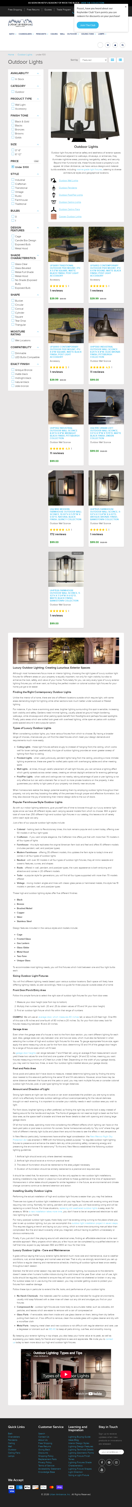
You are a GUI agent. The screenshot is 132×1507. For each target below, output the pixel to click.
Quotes (48, 9)
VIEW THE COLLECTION (92, 3)
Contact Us (43, 1436)
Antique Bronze (23, 370)
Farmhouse (21, 200)
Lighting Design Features (80, 1446)
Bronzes (19, 129)
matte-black (21, 374)
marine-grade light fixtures (89, 169)
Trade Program (64, 9)
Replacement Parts (47, 1459)
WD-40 (52, 1329)
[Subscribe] (120, 1451)
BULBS (15, 210)
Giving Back (44, 1449)
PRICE (15, 161)
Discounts (43, 1452)
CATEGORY (18, 86)
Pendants (41, 34)
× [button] (126, 7)
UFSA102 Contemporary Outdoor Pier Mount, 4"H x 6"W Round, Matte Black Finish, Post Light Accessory (105, 270)
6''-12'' (18, 154)
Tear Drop (20, 320)
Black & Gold (21, 121)
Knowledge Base (46, 1472)
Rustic (18, 196)
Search (41, 1433)
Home (11, 54)
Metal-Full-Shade (24, 272)
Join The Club (87, 25)
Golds (17, 137)
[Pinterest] (109, 1462)
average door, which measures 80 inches (59, 1017)
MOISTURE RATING (18, 333)
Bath (11, 34)
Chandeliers (25, 34)
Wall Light (19, 104)
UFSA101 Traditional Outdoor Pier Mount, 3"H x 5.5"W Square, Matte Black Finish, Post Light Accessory (65, 270)
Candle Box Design (25, 240)
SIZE (14, 144)
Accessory (20, 108)
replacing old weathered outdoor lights (78, 1208)
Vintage (19, 192)
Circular (19, 304)
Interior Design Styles (78, 1443)
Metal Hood (21, 248)
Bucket (18, 300)
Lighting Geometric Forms (81, 1452)
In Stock (19, 79)
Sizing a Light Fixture (78, 1475)
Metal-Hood (21, 276)
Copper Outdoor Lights (70, 216)
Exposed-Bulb (22, 244)
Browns (19, 133)
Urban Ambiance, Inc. (60, 1494)
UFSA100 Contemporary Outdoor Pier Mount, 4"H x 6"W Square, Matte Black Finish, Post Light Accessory (66, 352)
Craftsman (20, 184)
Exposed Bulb (22, 288)
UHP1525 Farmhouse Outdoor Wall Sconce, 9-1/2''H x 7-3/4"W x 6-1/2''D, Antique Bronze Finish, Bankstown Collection (105, 514)
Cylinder (19, 312)
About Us (42, 1440)
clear (36, 161)
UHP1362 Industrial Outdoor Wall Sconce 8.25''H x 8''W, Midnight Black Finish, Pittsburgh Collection (65, 433)
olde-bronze (21, 386)
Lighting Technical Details (80, 1449)
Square (18, 316)
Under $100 (21, 167)
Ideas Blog (73, 1440)
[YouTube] (102, 1469)
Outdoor (72, 34)
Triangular (20, 324)
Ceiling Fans (87, 34)
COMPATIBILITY (21, 347)
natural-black (21, 382)
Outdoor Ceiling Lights (70, 202)
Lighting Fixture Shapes (80, 1468)
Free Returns (33, 9)
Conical (18, 308)
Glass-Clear (21, 264)
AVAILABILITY (20, 73)
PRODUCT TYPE (21, 98)
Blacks (18, 125)
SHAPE (15, 294)
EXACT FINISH (20, 364)
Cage (17, 236)
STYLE (15, 174)
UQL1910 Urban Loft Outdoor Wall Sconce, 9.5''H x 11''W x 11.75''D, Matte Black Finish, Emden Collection (105, 433)
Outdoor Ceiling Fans (69, 209)
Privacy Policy (45, 1462)
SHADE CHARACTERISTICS (23, 257)
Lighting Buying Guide (79, 1436)
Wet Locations (22, 340)
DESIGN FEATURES (17, 229)
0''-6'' (17, 150)
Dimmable (20, 353)
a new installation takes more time (45, 1211)
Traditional (20, 204)
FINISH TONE (19, 115)
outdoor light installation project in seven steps (95, 1223)
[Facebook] (102, 1462)
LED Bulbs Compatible (27, 357)
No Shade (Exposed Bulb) (25, 282)
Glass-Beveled (22, 268)
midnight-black (22, 378)
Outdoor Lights (25, 54)
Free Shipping (15, 9)
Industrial (19, 180)
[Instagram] (116, 1462)
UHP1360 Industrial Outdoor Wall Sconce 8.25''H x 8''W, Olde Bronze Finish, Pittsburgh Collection (105, 352)
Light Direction (75, 1472)
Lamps (101, 34)
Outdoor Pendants (68, 187)
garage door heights (26, 1053)
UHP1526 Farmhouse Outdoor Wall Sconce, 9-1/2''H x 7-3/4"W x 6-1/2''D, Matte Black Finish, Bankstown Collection (65, 595)
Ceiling (54, 34)
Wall (62, 34)
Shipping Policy (45, 1456)
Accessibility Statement (49, 1468)
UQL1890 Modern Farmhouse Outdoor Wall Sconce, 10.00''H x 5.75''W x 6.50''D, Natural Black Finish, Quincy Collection (66, 514)
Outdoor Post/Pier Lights (71, 195)
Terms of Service (46, 1465)
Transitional (20, 188)
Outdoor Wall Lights (68, 180)
